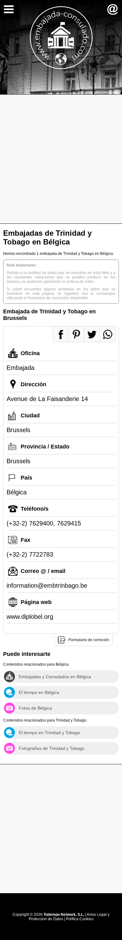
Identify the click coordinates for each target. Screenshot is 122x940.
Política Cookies (80, 919)
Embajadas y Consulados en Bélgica (55, 676)
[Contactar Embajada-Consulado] (112, 9)
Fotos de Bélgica (35, 708)
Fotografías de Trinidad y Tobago (51, 748)
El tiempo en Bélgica (39, 692)
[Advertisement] (61, 159)
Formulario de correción (89, 640)
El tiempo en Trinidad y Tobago (49, 732)
